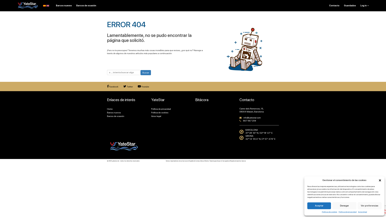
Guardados (350, 5)
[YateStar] (28, 5)
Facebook (113, 86)
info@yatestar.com (252, 117)
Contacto (334, 5)
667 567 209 (249, 121)
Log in (363, 5)
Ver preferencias (369, 205)
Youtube (145, 86)
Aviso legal (362, 212)
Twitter (129, 86)
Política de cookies (329, 212)
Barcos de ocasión (115, 116)
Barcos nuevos (114, 112)
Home (110, 109)
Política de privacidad (348, 212)
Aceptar (319, 205)
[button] (379, 180)
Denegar (344, 205)
